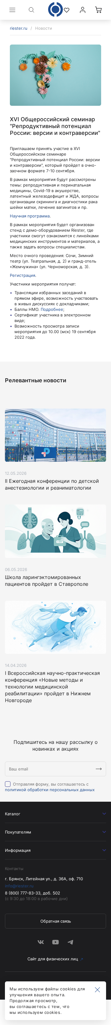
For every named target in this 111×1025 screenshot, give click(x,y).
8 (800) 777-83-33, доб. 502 (32, 892)
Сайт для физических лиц (52, 958)
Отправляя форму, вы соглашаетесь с (50, 787)
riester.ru (18, 28)
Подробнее (52, 309)
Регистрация (22, 275)
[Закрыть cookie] (97, 990)
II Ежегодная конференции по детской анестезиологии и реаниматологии (52, 484)
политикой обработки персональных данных (50, 789)
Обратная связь (55, 921)
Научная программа (30, 215)
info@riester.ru (19, 885)
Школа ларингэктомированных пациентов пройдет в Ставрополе (46, 580)
